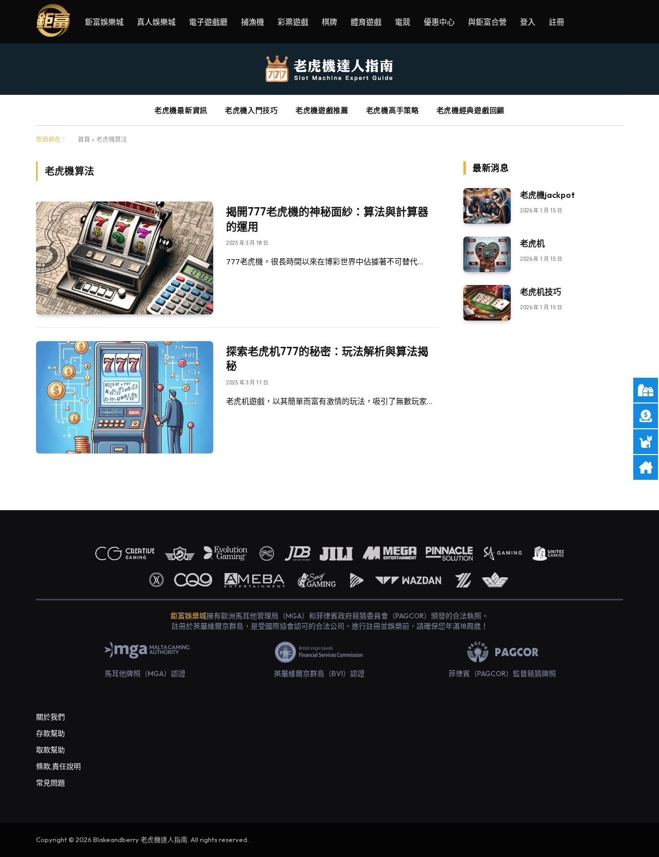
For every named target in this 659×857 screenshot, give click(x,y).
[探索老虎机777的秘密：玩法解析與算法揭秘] (124, 397)
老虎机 (532, 243)
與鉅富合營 (487, 22)
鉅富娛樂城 (104, 22)
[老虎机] (487, 254)
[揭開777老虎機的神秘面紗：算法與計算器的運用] (124, 257)
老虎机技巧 (540, 292)
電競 (402, 22)
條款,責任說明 (58, 766)
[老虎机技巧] (487, 303)
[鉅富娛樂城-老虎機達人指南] (330, 69)
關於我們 (50, 716)
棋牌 (329, 22)
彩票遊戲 (293, 22)
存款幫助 (50, 733)
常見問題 (50, 782)
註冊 (556, 22)
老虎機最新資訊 (180, 110)
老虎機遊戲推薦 (322, 110)
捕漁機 (252, 22)
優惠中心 (439, 22)
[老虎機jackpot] (487, 206)
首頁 (84, 139)
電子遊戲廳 (208, 22)
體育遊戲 (366, 22)
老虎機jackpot (547, 195)
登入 (527, 22)
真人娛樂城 (156, 22)
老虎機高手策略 (392, 110)
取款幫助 (50, 749)
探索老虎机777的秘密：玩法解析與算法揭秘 (327, 358)
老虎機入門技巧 (251, 110)
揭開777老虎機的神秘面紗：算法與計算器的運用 (327, 219)
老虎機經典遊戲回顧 (471, 110)
